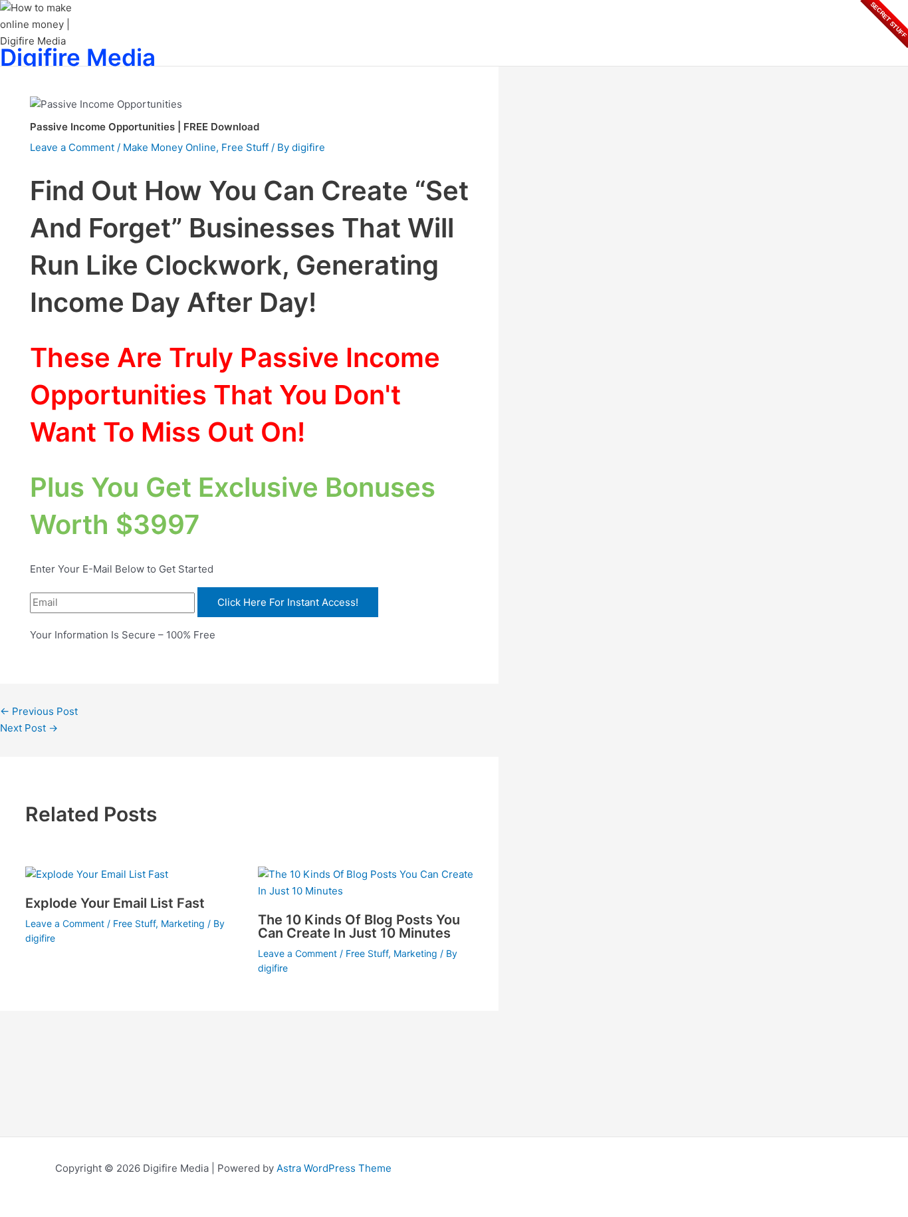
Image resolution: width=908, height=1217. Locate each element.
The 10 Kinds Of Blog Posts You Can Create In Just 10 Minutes (359, 926)
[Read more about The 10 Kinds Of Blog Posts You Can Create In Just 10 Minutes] (366, 890)
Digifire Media (78, 57)
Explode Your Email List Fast (115, 903)
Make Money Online (169, 147)
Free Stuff (245, 147)
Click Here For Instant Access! (287, 602)
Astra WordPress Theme (334, 1168)
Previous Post (39, 711)
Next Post (29, 728)
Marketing (183, 923)
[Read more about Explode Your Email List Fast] (96, 874)
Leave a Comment (72, 147)
